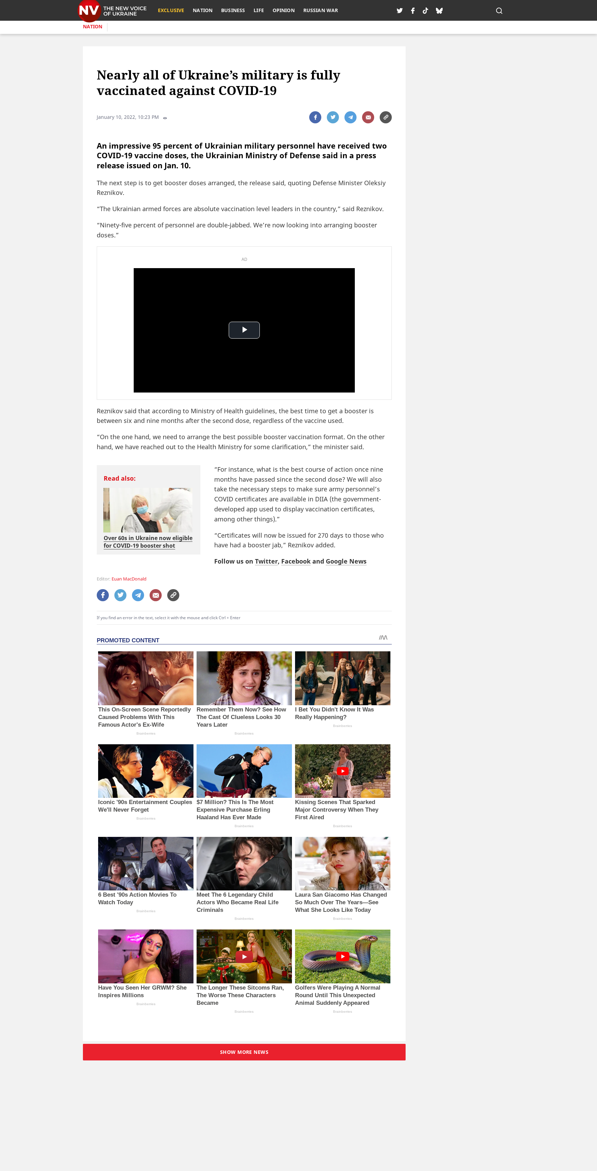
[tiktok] (425, 10)
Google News (346, 561)
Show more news (244, 1052)
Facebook (296, 561)
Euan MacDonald (129, 579)
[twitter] (400, 10)
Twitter (266, 561)
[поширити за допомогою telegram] (350, 117)
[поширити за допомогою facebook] (315, 117)
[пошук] (499, 10)
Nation (92, 26)
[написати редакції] (368, 117)
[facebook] (413, 10)
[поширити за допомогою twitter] (333, 117)
